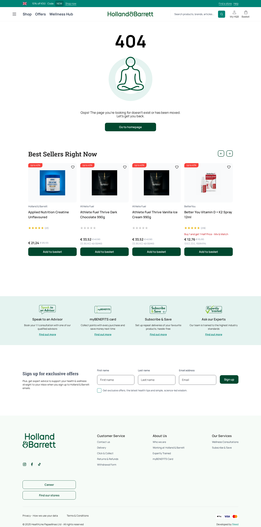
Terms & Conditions (78, 515)
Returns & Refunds (107, 459)
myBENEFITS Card (163, 459)
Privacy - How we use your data (40, 515)
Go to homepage (130, 127)
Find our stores (49, 495)
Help (235, 3)
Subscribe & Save (222, 447)
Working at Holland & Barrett (168, 447)
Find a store (225, 3)
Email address (187, 370)
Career (49, 485)
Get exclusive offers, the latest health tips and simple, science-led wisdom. (145, 390)
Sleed (235, 524)
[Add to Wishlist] (73, 167)
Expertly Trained (162, 453)
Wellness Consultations (225, 442)
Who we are (159, 442)
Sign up (229, 379)
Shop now (70, 3)
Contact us (103, 442)
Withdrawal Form (106, 464)
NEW (59, 3)
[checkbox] (99, 390)
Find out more (47, 334)
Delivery (101, 447)
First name (103, 370)
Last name (144, 370)
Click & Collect (105, 453)
